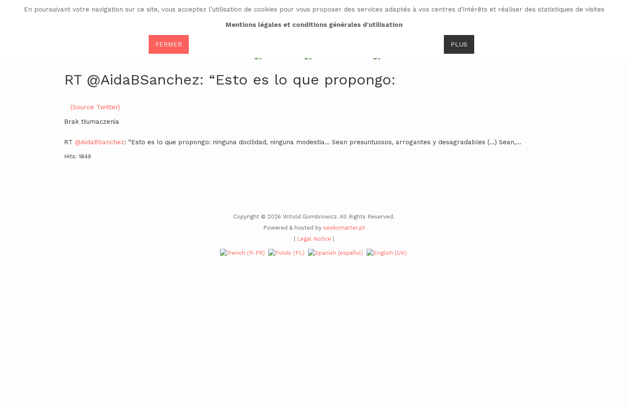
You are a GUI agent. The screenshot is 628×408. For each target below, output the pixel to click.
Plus (459, 44)
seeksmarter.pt (344, 227)
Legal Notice (314, 239)
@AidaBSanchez (99, 142)
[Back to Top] (607, 337)
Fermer (169, 44)
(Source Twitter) (95, 107)
